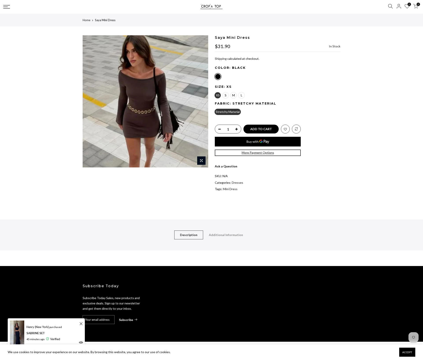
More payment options (258, 152)
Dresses (237, 182)
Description (188, 235)
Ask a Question (226, 166)
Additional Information (226, 235)
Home (86, 20)
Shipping (221, 58)
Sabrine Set (35, 333)
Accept (407, 352)
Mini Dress (230, 189)
